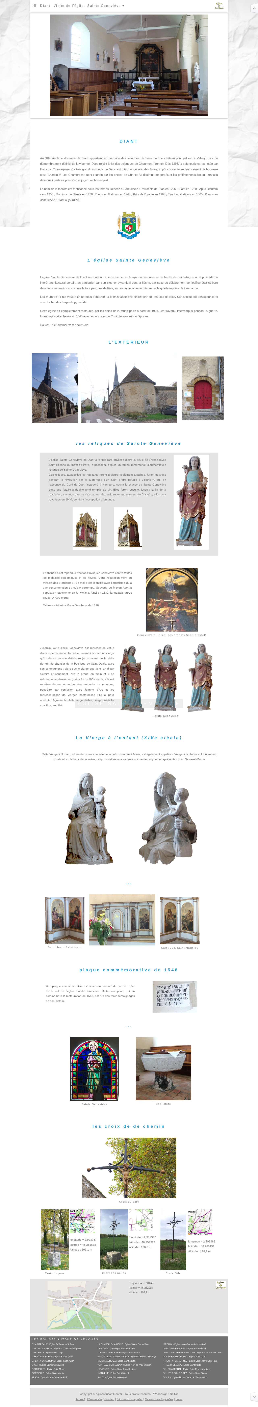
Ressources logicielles (159, 1399)
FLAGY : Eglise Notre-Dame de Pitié (49, 1377)
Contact (109, 1399)
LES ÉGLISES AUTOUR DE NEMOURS (65, 1339)
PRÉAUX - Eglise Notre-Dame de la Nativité (184, 1344)
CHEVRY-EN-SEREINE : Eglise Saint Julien (53, 1361)
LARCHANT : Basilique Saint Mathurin (116, 1348)
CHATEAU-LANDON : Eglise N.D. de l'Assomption (56, 1348)
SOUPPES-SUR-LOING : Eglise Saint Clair (184, 1356)
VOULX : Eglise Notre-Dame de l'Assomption (185, 1377)
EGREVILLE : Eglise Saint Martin (48, 1373)
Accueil (80, 1399)
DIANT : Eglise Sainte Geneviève (48, 1365)
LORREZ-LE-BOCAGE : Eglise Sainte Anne (119, 1352)
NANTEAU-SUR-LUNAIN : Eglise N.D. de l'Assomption (124, 1365)
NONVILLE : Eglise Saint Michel (113, 1373)
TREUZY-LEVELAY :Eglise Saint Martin (182, 1365)
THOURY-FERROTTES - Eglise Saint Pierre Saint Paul (190, 1361)
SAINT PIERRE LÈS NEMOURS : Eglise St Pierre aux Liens (192, 1352)
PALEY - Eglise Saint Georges (112, 1377)
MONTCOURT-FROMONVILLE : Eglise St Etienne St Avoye (127, 1356)
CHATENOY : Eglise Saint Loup (47, 1352)
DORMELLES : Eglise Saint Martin (48, 1369)
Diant (45, 5)
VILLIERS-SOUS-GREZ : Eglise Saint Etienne (185, 1373)
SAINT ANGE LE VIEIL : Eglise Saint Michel (184, 1348)
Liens (179, 1399)
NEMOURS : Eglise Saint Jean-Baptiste (117, 1369)
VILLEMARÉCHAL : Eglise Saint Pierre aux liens (186, 1369)
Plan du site (94, 1399)
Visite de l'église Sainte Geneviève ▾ (89, 5)
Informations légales (130, 1399)
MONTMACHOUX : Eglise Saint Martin (116, 1361)
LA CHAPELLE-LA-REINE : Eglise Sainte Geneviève (123, 1344)
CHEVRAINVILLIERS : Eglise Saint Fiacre (52, 1356)
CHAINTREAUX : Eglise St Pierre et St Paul (53, 1344)
